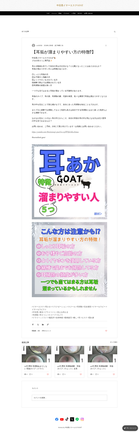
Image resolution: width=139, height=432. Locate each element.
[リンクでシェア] (48, 324)
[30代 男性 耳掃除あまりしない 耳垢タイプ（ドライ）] (36, 354)
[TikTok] (67, 419)
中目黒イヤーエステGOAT (70, 5)
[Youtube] (62, 419)
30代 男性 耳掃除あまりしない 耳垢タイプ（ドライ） (35, 367)
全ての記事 (25, 31)
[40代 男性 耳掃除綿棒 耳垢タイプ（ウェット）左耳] (69, 354)
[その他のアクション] (106, 45)
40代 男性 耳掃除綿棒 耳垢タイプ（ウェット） (101, 367)
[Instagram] (82, 419)
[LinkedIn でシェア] (43, 324)
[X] (72, 419)
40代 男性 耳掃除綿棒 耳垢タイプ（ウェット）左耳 (68, 367)
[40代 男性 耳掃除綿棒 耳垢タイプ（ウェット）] (102, 354)
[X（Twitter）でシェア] (38, 324)
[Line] (77, 419)
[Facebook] (57, 419)
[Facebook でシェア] (33, 324)
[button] (115, 31)
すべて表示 (113, 342)
